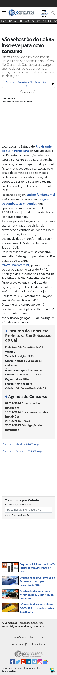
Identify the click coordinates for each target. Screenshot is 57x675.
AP (21, 21)
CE (38, 21)
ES (49, 21)
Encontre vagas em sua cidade (18, 504)
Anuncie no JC (19, 644)
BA (33, 21)
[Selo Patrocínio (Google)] (43, 12)
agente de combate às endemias (27, 201)
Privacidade (38, 644)
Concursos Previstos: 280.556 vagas (23, 451)
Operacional (35, 370)
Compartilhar (28, 92)
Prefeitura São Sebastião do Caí (24, 347)
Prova (17, 421)
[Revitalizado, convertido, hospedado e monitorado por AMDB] (52, 670)
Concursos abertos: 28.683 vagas (22, 444)
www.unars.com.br (15, 265)
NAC (3, 21)
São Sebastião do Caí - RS (31, 388)
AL (15, 21)
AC (10, 21)
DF (44, 21)
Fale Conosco (37, 637)
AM (27, 21)
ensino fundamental (40, 195)
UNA (26, 379)
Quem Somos (19, 637)
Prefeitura (21, 151)
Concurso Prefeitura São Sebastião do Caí (26, 84)
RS (31, 383)
